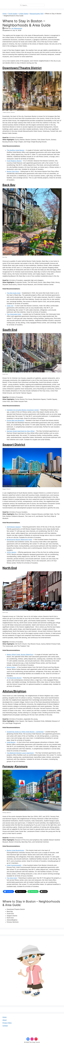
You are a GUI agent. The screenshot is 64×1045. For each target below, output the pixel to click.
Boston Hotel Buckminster (15, 850)
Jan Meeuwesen (16, 28)
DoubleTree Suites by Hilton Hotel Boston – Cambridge (25, 732)
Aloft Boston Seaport (14, 527)
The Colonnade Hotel (14, 314)
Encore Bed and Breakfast (15, 420)
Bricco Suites (11, 667)
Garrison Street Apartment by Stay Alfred (20, 431)
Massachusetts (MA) (37, 13)
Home (4, 13)
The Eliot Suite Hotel (13, 293)
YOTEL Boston (11, 552)
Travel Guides (12, 13)
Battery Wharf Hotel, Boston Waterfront (20, 654)
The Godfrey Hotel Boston (15, 150)
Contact (5, 1025)
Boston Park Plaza (13, 171)
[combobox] (32, 5)
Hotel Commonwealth (14, 865)
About (4, 1020)
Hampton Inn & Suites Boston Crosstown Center (23, 410)
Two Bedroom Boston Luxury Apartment (20, 753)
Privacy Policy (7, 1023)
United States (23, 13)
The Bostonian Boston (14, 678)
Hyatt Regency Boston (14, 161)
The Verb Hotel (12, 878)
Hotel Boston (11, 742)
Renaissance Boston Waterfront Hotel (19, 539)
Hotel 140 (10, 306)
